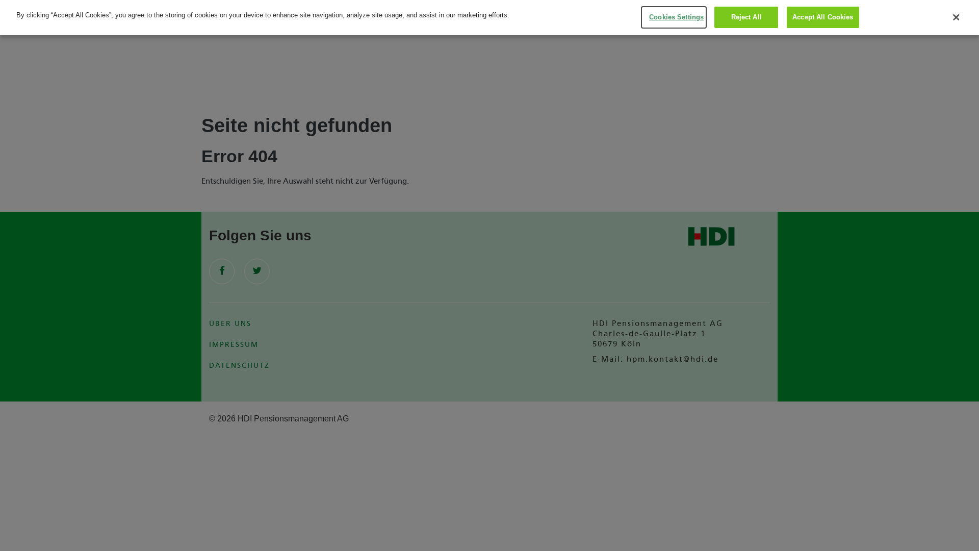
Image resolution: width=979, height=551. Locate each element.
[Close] (956, 17)
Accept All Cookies (822, 17)
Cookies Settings (676, 17)
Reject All (746, 17)
